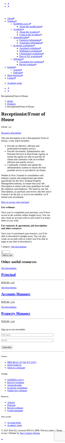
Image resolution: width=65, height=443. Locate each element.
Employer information (29, 40)
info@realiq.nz (14, 365)
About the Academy (29, 32)
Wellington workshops (30, 51)
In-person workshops (23, 45)
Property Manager (15, 313)
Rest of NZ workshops (30, 56)
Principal (8, 275)
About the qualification (30, 26)
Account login (14, 422)
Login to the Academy (30, 34)
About (10, 18)
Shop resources (14, 75)
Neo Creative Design (30, 433)
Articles (17, 70)
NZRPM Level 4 (21, 24)
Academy (18, 29)
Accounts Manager (16, 294)
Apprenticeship (20, 37)
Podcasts (17, 72)
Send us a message (16, 367)
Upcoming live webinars (31, 61)
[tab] (26, 133)
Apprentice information (30, 43)
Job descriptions (18, 246)
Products (11, 104)
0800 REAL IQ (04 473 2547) (21, 362)
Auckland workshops (29, 48)
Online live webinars (17, 390)
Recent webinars (27, 64)
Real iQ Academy (15, 382)
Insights (11, 67)
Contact (11, 78)
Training (11, 21)
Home (10, 101)
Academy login (14, 425)
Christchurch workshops (31, 53)
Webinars (17, 59)
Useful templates (15, 410)
